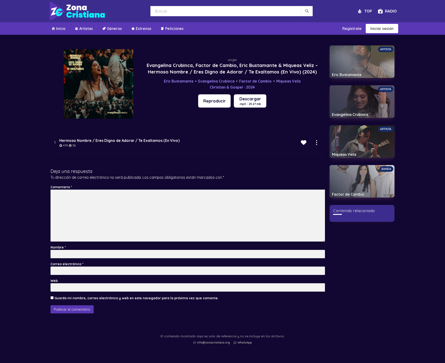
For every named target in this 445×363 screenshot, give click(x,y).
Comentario (61, 187)
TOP (368, 11)
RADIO (391, 11)
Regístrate (352, 28)
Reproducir (214, 101)
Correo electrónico (67, 264)
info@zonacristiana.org (213, 342)
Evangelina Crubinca (216, 81)
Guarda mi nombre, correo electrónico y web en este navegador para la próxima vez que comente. (136, 298)
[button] (223, 347)
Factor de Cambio (255, 81)
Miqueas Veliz (288, 81)
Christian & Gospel (226, 87)
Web (54, 281)
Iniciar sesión (382, 28)
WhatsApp (245, 342)
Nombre (58, 247)
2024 (250, 87)
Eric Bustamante (179, 81)
